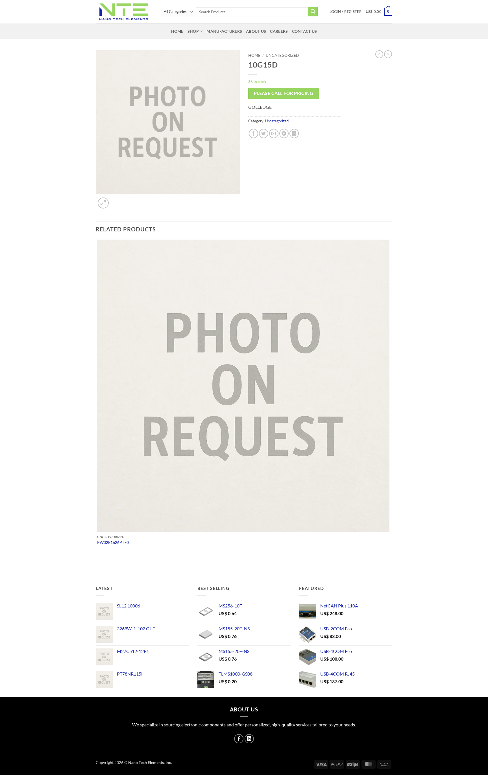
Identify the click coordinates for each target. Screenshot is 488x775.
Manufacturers (224, 31)
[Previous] (98, 565)
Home (177, 31)
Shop (193, 31)
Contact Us (304, 31)
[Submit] (313, 12)
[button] (346, 11)
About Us (256, 31)
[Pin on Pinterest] (284, 133)
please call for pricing (283, 93)
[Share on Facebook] (253, 133)
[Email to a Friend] (273, 133)
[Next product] (379, 54)
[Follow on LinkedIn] (249, 738)
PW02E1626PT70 (113, 542)
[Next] (116, 199)
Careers (279, 31)
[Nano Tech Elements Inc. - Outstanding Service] (124, 11)
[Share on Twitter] (263, 133)
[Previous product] (388, 54)
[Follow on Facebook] (238, 738)
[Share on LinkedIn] (294, 133)
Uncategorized (282, 55)
